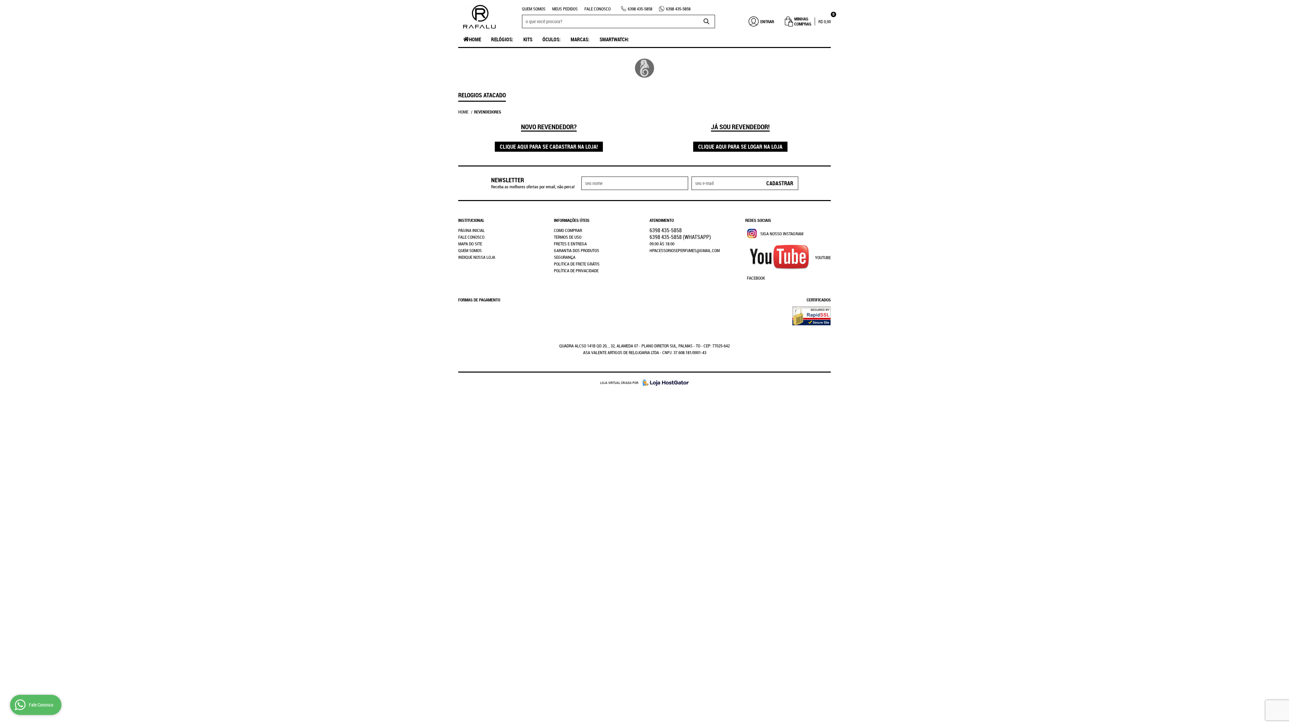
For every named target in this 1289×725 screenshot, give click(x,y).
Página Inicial (471, 230)
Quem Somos (533, 9)
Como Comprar (568, 230)
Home (475, 39)
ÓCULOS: (551, 39)
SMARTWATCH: (614, 39)
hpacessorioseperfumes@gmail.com (685, 250)
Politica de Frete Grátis (577, 264)
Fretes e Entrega (570, 244)
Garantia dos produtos (576, 250)
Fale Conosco (597, 9)
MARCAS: (580, 39)
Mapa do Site (470, 244)
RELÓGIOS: (502, 39)
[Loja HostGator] (663, 382)
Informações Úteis (571, 220)
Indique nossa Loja (476, 257)
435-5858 (640, 9)
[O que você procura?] (706, 21)
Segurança (564, 257)
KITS (527, 39)
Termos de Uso (567, 237)
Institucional (471, 220)
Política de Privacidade (576, 271)
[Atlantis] (645, 68)
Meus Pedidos (565, 9)
